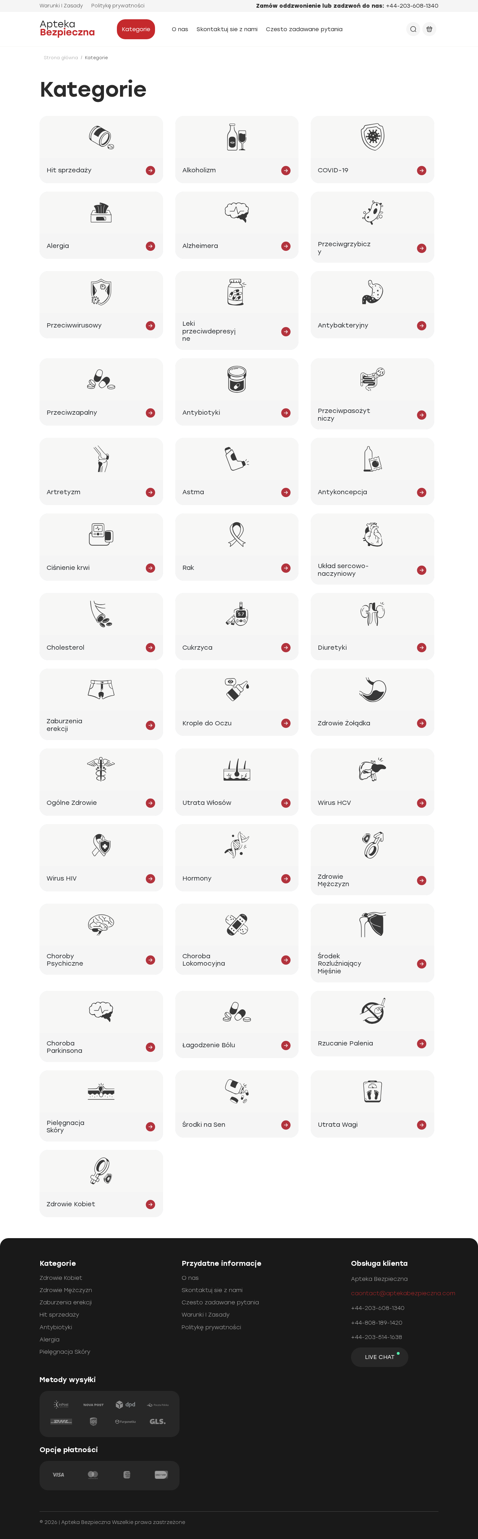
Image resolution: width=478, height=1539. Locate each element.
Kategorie (136, 29)
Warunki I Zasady (61, 6)
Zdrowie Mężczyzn (66, 1290)
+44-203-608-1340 (412, 5)
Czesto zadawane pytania (304, 29)
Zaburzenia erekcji (66, 1302)
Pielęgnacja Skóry (65, 1351)
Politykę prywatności (118, 6)
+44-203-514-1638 (376, 1337)
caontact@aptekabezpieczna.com (403, 1293)
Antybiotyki (56, 1327)
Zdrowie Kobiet (61, 1278)
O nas (180, 29)
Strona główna (61, 57)
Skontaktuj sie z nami (227, 29)
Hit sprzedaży (59, 1314)
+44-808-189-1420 (376, 1322)
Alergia (49, 1339)
